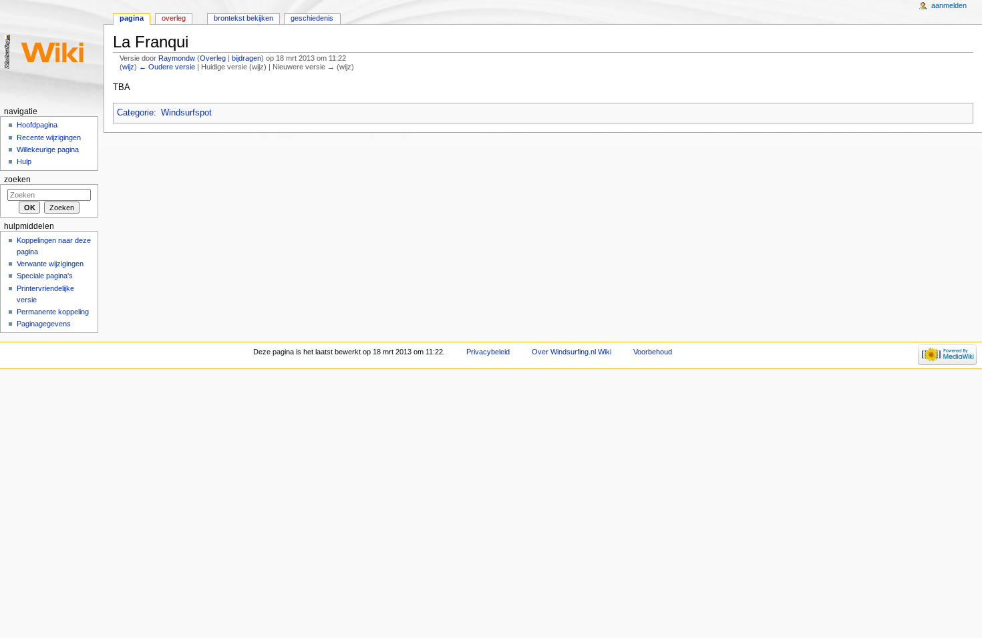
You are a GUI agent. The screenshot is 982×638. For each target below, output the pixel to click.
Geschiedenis (312, 18)
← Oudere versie (167, 67)
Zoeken (17, 180)
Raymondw (176, 58)
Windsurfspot (186, 112)
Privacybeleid (488, 352)
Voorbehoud (652, 352)
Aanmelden (949, 5)
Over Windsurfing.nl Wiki (571, 352)
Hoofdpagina (37, 125)
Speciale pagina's (45, 276)
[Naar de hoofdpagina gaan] (52, 51)
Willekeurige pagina (48, 149)
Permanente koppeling (53, 312)
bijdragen (246, 58)
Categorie (135, 112)
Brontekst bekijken (243, 18)
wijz (128, 67)
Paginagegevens (44, 324)
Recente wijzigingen (49, 137)
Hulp (24, 161)
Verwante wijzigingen (50, 264)
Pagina (132, 18)
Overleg (213, 58)
